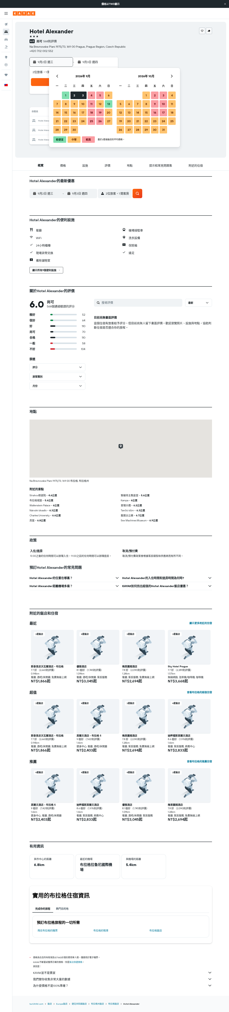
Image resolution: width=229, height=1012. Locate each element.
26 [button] (100, 121)
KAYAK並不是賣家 (44, 973)
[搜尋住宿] (6, 31)
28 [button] (57, 129)
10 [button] (82, 104)
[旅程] (6, 74)
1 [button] (65, 95)
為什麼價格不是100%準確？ (50, 985)
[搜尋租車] (6, 39)
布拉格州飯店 (97, 1004)
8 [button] (66, 104)
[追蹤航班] (6, 64)
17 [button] (83, 112)
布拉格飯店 (155, 930)
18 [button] (91, 112)
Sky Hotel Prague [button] (178, 666)
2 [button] (74, 95)
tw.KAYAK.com (36, 1004)
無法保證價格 (75, 962)
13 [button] (108, 104)
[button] (225, 4)
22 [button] (65, 121)
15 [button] (65, 112)
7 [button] (57, 104)
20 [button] (108, 112)
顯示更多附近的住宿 (200, 623)
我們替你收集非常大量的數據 (51, 979)
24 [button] (82, 121)
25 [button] (91, 121)
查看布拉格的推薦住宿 (199, 761)
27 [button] (108, 121)
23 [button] (74, 121)
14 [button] (57, 112)
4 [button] (91, 95)
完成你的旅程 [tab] (42, 908)
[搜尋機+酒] (6, 47)
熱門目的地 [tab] (62, 908)
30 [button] (74, 129)
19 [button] (100, 112)
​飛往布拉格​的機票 (48, 930)
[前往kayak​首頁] (24, 13)
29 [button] (65, 129)
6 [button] (108, 95)
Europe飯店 (61, 1004)
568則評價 (50, 41)
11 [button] (91, 104)
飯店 (50, 1004)
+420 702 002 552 (41, 51)
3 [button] (83, 95)
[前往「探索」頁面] (6, 57)
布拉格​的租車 (100, 930)
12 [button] (100, 104)
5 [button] (100, 95)
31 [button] (163, 129)
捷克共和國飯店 (79, 1004)
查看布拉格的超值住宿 (199, 692)
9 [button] (74, 104)
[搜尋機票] (6, 24)
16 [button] (74, 112)
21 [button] (57, 121)
